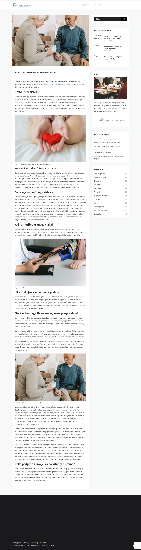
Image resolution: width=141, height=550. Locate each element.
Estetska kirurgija (100, 177)
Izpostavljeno (98, 181)
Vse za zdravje (84, 5)
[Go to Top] (135, 545)
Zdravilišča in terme (101, 210)
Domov (63, 5)
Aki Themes (51, 545)
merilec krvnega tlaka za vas (54, 84)
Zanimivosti (98, 203)
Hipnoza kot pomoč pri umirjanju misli (113, 47)
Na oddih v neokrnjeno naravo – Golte (113, 58)
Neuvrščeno (98, 185)
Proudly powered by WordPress (22, 545)
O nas (72, 5)
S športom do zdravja (101, 196)
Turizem (97, 199)
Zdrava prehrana (99, 207)
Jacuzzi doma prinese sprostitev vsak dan (112, 37)
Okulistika (97, 188)
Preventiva (97, 192)
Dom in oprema (99, 174)
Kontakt (98, 5)
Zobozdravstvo (99, 214)
